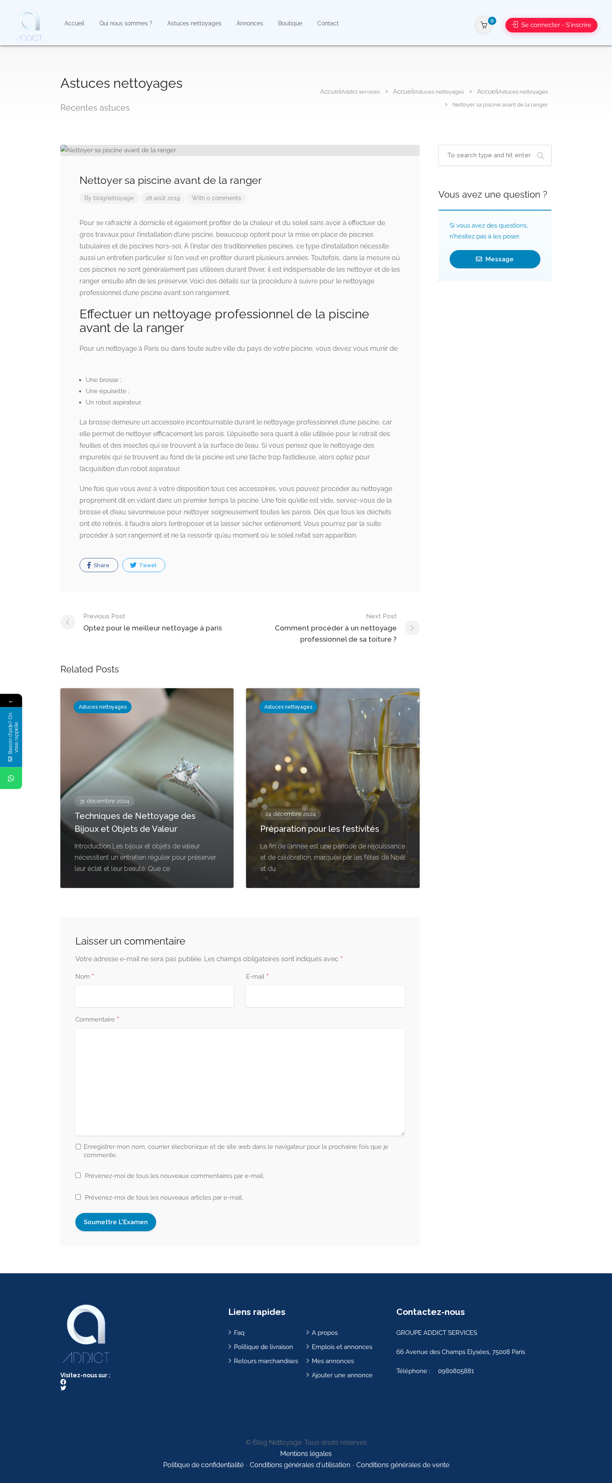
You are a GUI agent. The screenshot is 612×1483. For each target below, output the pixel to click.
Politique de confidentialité (203, 1465)
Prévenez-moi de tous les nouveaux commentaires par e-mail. (174, 1176)
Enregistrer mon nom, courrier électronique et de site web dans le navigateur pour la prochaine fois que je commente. (236, 1151)
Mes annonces (333, 1361)
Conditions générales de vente (402, 1465)
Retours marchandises (266, 1361)
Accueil (75, 23)
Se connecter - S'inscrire (555, 25)
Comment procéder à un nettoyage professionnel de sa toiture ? (336, 628)
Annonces (249, 23)
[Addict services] (28, 25)
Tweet (147, 565)
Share (100, 565)
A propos (325, 1333)
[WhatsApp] (11, 778)
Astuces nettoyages (194, 23)
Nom (84, 977)
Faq (239, 1333)
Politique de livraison (263, 1347)
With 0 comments (216, 198)
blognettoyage (113, 198)
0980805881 (456, 1371)
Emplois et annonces (342, 1347)
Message (499, 259)
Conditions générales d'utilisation (300, 1465)
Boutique (290, 23)
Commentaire (97, 1020)
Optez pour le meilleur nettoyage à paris (152, 622)
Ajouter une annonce (342, 1375)
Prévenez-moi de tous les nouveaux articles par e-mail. (164, 1197)
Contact (328, 23)
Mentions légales (306, 1454)
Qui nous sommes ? (126, 23)
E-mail (257, 977)
